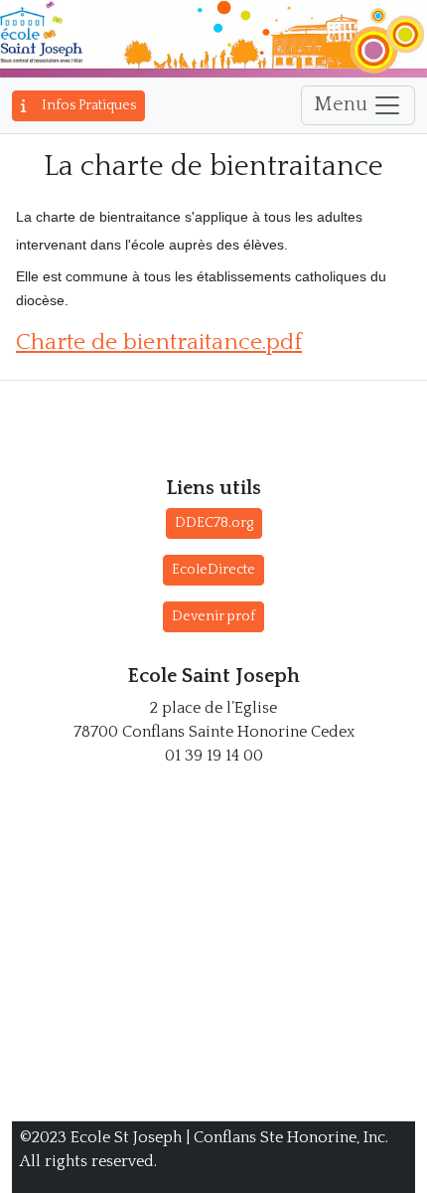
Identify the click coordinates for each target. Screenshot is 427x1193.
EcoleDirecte (213, 570)
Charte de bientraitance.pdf (159, 342)
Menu (343, 104)
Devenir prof (213, 616)
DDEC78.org (214, 523)
